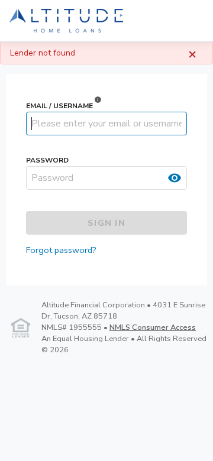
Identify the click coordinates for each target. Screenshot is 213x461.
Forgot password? (61, 250)
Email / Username (59, 105)
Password (47, 160)
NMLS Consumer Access (152, 327)
